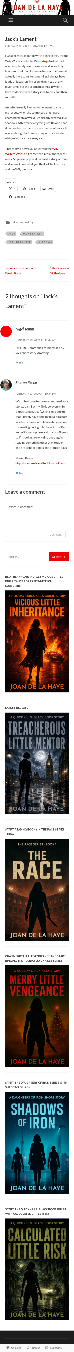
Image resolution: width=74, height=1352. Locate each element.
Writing (29, 222)
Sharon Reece (26, 382)
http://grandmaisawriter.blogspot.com (40, 463)
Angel (46, 61)
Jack (12, 233)
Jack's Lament (33, 233)
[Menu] (11, 20)
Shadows (18, 222)
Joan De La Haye (43, 45)
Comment (56, 534)
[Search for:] (37, 556)
